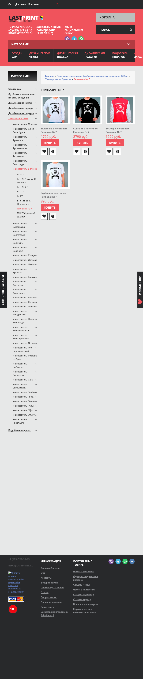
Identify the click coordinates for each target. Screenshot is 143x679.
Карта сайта (47, 607)
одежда (67, 54)
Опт (10, 4)
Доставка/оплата (50, 568)
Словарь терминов (51, 602)
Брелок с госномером (85, 604)
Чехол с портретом (84, 589)
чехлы (39, 54)
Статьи (44, 592)
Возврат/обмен (49, 582)
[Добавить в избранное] (44, 151)
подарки (95, 54)
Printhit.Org (44, 33)
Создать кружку (82, 599)
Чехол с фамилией (83, 571)
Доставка (20, 4)
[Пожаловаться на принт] (52, 151)
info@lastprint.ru (20, 33)
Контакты (33, 4)
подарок (119, 54)
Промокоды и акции (52, 587)
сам (17, 54)
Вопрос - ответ (49, 597)
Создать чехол (81, 584)
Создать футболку (83, 594)
